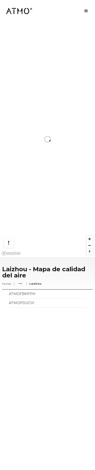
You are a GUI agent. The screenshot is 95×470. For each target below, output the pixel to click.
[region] (47, 139)
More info (13, 225)
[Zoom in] (89, 239)
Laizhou (35, 283)
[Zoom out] (89, 245)
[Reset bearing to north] (89, 252)
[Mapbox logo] (11, 253)
